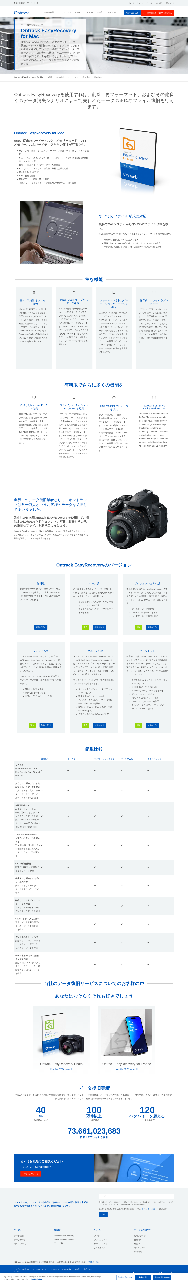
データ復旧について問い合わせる (157, 13)
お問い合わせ (169, 3)
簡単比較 (86, 77)
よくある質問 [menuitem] (100, 1247)
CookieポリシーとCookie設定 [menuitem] (61, 1269)
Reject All (143, 1277)
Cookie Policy (36, 1279)
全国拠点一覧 (92, 1262)
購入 (86, 627)
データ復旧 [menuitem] (19, 1236)
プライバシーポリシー (149, 1209)
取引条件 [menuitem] (17, 1272)
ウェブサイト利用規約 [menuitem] (21, 1269)
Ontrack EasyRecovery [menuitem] (64, 1236)
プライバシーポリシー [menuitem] (40, 1269)
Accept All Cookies (162, 1277)
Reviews (98, 77)
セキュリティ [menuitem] (140, 1247)
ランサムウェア (64, 12)
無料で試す (41, 627)
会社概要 (159, 3)
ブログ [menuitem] (97, 1236)
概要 (50, 77)
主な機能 (60, 77)
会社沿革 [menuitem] (138, 1240)
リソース (140, 3)
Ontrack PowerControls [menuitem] (64, 1239)
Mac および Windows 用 (61, 1069)
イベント (149, 3)
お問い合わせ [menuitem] (140, 1236)
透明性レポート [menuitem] (89, 1269)
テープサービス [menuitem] (20, 1240)
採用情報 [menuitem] (138, 1251)
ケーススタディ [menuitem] (100, 1244)
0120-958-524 (132, 13)
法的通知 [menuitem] (78, 1269)
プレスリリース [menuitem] (100, 1240)
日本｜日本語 (20, 3)
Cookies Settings (125, 1277)
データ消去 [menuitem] (59, 1243)
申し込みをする (31, 1174)
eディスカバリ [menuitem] (20, 1244)
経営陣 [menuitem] (137, 1244)
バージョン (73, 77)
